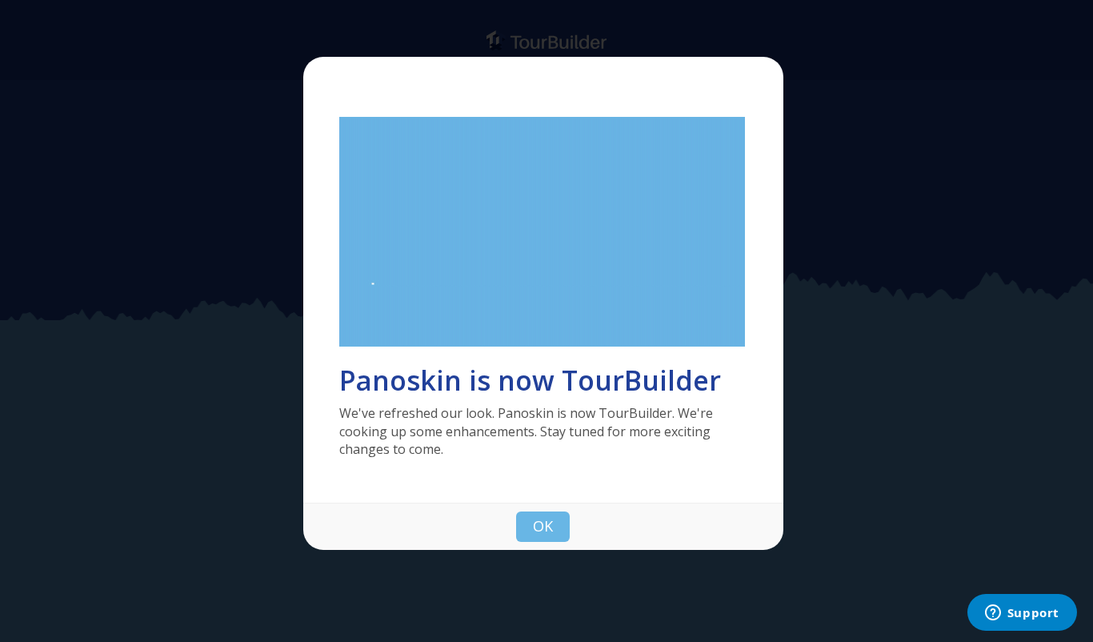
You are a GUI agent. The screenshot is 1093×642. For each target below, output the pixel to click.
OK (543, 526)
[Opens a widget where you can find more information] (1022, 614)
